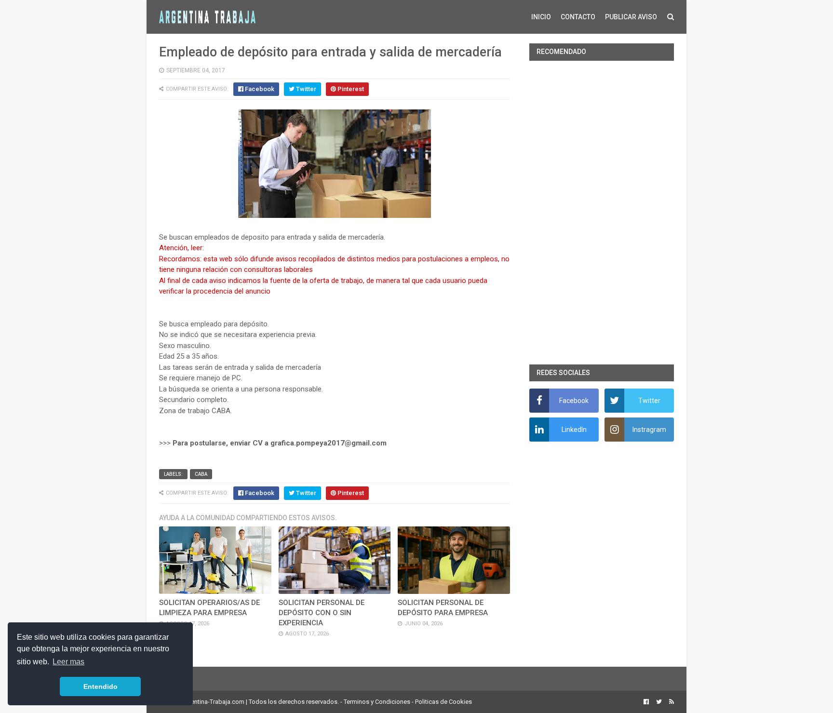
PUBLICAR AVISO (631, 17)
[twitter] (659, 702)
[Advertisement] (601, 212)
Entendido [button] (100, 686)
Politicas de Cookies (443, 701)
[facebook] (646, 702)
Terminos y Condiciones (377, 701)
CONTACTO (578, 17)
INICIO (541, 17)
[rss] (670, 702)
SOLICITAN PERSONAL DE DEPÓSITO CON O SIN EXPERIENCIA (321, 612)
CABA (201, 474)
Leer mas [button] (68, 662)
